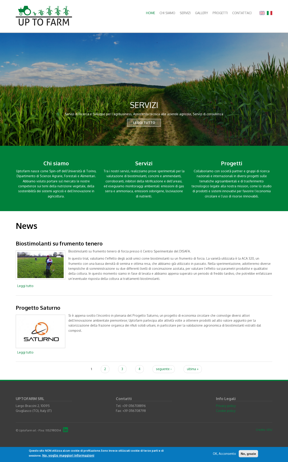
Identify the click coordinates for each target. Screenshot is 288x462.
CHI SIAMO (167, 13)
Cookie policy (226, 411)
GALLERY (201, 13)
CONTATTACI (242, 13)
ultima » (192, 369)
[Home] (44, 15)
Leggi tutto (25, 286)
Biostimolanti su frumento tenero (59, 243)
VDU (269, 429)
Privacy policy (226, 406)
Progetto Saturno (38, 307)
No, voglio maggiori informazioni (68, 456)
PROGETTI (220, 13)
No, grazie (248, 453)
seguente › (163, 369)
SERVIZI (185, 13)
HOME (150, 13)
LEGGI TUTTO (144, 122)
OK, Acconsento (224, 453)
